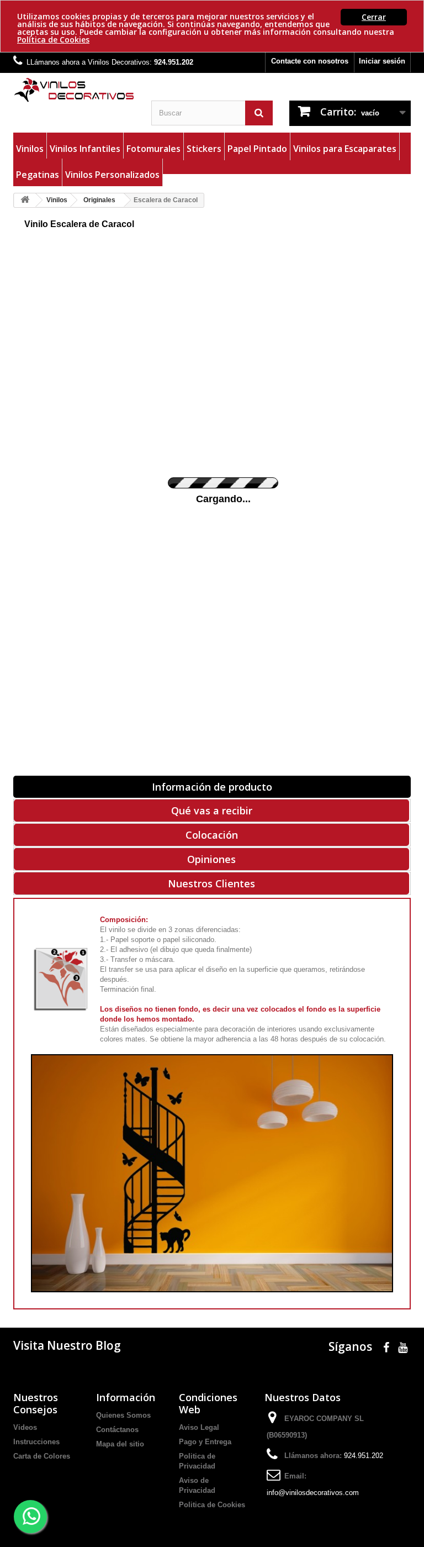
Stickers (204, 149)
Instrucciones (36, 1442)
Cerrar (374, 17)
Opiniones (211, 859)
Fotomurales (153, 149)
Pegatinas (37, 175)
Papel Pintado (257, 149)
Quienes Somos (123, 1415)
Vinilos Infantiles (85, 149)
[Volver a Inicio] (24, 200)
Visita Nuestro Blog (67, 1345)
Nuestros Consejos (35, 1403)
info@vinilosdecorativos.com (313, 1492)
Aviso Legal (199, 1427)
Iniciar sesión (382, 61)
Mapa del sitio (120, 1444)
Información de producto (212, 786)
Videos (25, 1427)
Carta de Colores (41, 1456)
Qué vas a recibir (211, 810)
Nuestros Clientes (211, 883)
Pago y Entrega (205, 1442)
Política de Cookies (53, 39)
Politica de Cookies (212, 1505)
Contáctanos (117, 1429)
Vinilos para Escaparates (344, 149)
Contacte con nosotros (309, 61)
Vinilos (30, 149)
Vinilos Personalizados (112, 175)
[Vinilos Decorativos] (74, 90)
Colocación (212, 834)
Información (125, 1397)
